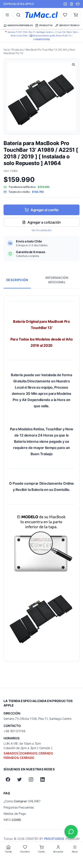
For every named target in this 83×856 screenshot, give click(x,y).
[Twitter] (19, 779)
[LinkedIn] (42, 779)
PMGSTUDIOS (54, 838)
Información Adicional (56, 280)
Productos (18, 49)
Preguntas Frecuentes (19, 807)
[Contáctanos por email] (77, 4)
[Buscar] (18, 15)
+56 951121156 (14, 731)
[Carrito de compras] (75, 15)
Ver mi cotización (41, 230)
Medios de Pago (15, 813)
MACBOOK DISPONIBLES (20, 25)
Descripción (17, 280)
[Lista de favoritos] (65, 15)
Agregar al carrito (45, 210)
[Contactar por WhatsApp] (71, 831)
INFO (12, 820)
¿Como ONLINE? (22, 801)
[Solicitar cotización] (71, 4)
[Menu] (7, 15)
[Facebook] (8, 779)
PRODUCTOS (45, 25)
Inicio (7, 49)
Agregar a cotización (44, 222)
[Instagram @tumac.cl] (65, 4)
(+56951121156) (41, 39)
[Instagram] (31, 779)
